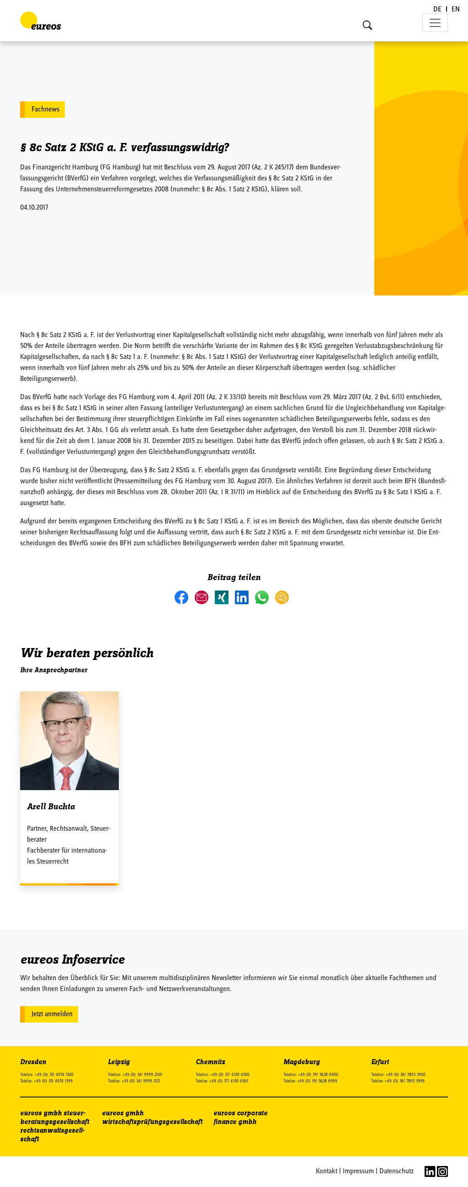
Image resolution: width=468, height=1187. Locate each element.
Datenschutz (396, 1171)
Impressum (358, 1171)
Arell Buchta (51, 807)
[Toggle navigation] (435, 23)
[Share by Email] (202, 596)
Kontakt (326, 1171)
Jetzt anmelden (52, 1014)
